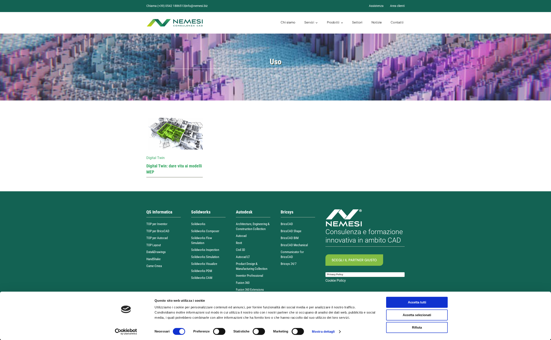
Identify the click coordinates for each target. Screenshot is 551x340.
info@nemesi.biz (197, 6)
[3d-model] (174, 119)
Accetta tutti (417, 302)
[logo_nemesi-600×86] (174, 20)
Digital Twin (155, 158)
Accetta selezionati (417, 315)
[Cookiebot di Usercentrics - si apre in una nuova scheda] (126, 331)
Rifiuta (417, 327)
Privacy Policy (335, 274)
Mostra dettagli (323, 331)
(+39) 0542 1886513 (171, 6)
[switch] (219, 331)
